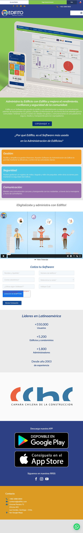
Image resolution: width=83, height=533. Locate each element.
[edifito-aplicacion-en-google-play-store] (41, 433)
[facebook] (13, 6)
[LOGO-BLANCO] (12, 11)
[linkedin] (24, 6)
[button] (76, 526)
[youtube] (21, 6)
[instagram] (17, 6)
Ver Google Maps (16, 513)
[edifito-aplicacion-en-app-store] (41, 452)
